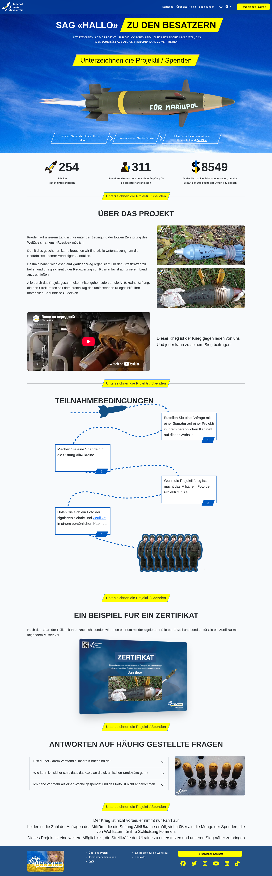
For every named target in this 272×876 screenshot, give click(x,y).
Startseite (167, 6)
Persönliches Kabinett (253, 6)
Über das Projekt (186, 6)
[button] (228, 6)
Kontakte (140, 856)
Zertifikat (202, 140)
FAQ (220, 6)
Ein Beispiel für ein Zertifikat (151, 852)
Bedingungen (206, 6)
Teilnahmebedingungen (102, 856)
